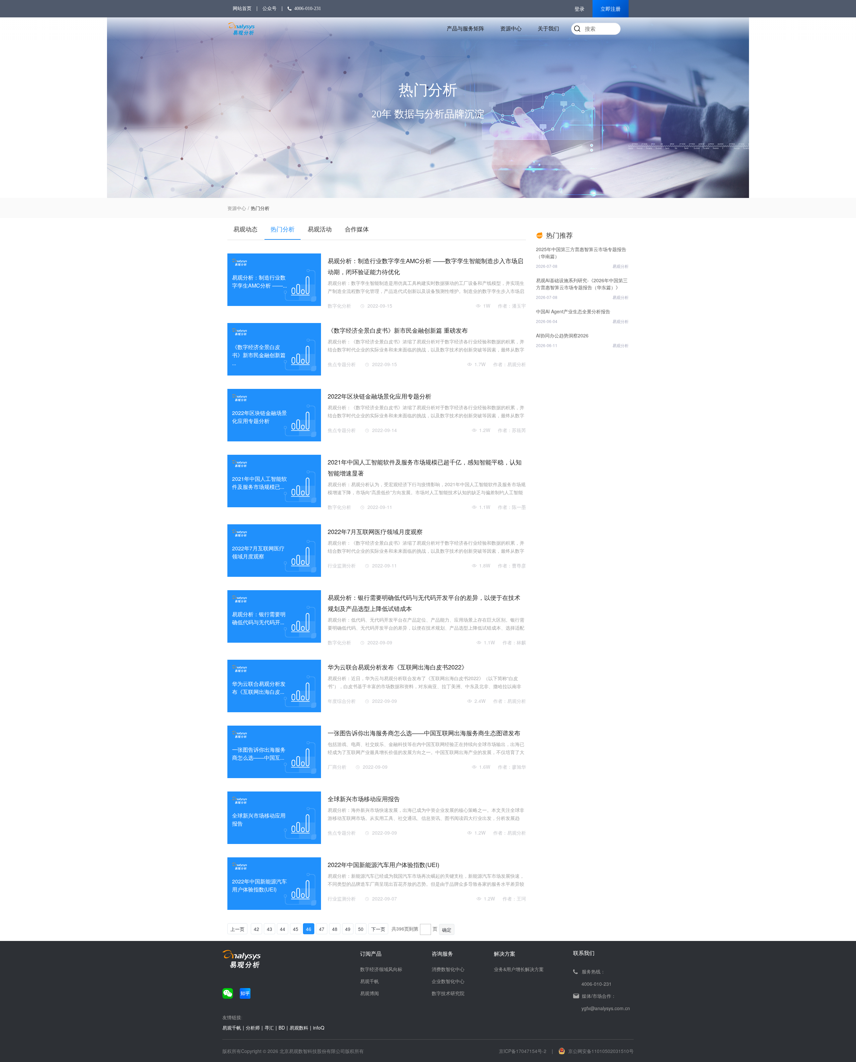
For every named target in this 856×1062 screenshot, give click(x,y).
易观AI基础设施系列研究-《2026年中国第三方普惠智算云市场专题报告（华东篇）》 (582, 284)
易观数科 (299, 1027)
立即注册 (611, 9)
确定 (446, 929)
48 (334, 929)
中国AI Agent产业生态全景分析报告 (573, 311)
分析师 (253, 1027)
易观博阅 (369, 993)
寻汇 (269, 1027)
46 (308, 929)
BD (282, 1027)
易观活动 (320, 228)
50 (360, 929)
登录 (579, 9)
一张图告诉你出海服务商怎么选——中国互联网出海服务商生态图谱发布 (424, 732)
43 (269, 929)
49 (347, 929)
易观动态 (245, 228)
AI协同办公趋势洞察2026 (562, 335)
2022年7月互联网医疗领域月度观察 (375, 531)
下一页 (378, 929)
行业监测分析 (342, 565)
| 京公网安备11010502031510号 (593, 1051)
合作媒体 (357, 228)
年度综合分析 (342, 701)
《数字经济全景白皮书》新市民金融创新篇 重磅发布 (398, 330)
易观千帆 (369, 981)
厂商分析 (337, 766)
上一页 (237, 929)
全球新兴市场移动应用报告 (364, 798)
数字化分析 (339, 305)
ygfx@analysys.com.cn (605, 1008)
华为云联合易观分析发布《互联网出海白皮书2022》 (397, 666)
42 (256, 929)
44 (282, 929)
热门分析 (283, 228)
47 (321, 929)
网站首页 (242, 8)
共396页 (400, 928)
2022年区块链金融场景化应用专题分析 (379, 396)
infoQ (318, 1027)
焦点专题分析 (342, 364)
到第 (413, 928)
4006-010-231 (307, 8)
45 (295, 929)
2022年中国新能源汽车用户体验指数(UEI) (383, 864)
